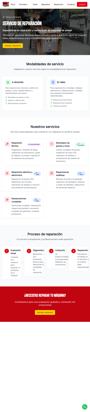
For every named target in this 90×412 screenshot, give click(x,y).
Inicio (13, 4)
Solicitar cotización (13, 46)
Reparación (58, 4)
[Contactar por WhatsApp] (84, 406)
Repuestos (45, 4)
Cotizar (82, 4)
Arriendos (23, 4)
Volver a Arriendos (13, 17)
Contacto (71, 4)
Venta (35, 4)
